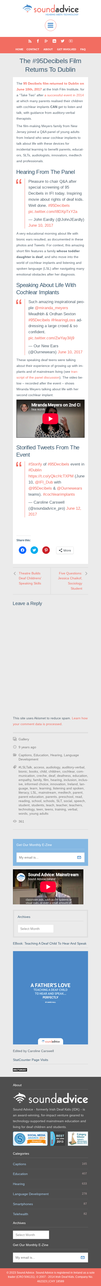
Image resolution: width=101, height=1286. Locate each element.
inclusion (70, 780)
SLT (59, 801)
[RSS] (30, 41)
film (46, 780)
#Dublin (35, 470)
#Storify (35, 464)
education (80, 775)
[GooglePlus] (46, 41)
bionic (23, 771)
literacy (24, 792)
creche (42, 775)
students (37, 805)
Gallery (24, 739)
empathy (25, 780)
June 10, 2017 (40, 225)
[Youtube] (71, 41)
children (54, 771)
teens (49, 809)
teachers (75, 805)
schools (48, 801)
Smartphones (23, 1204)
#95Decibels (59, 205)
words (23, 813)
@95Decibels (40, 488)
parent (77, 792)
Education (41, 755)
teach (50, 805)
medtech (64, 792)
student (24, 805)
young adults (38, 813)
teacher (61, 805)
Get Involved (66, 49)
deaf (52, 775)
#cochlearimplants (59, 494)
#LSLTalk (25, 767)
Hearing (56, 755)
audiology (53, 767)
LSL (34, 792)
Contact (33, 49)
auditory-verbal (73, 767)
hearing (56, 780)
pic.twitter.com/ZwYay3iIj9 (51, 338)
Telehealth (20, 1214)
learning (45, 788)
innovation (58, 784)
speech (79, 801)
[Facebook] (38, 41)
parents (51, 797)
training (60, 809)
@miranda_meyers (51, 308)
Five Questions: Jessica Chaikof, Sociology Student (70, 580)
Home (19, 49)
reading (24, 801)
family (37, 780)
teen (39, 809)
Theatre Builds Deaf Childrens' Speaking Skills (30, 578)
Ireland (72, 784)
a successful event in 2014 (64, 95)
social (68, 801)
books (33, 771)
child (43, 771)
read (78, 797)
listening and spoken (68, 788)
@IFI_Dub (44, 482)
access (39, 767)
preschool (66, 797)
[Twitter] (62, 41)
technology (27, 809)
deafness (64, 775)
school (36, 801)
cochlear (68, 771)
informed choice (36, 784)
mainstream (47, 792)
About (48, 49)
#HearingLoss (63, 320)
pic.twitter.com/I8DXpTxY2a (52, 211)
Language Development (31, 1194)
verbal (72, 809)
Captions (25, 755)
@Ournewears (69, 488)
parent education (31, 797)
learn (33, 788)
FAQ (83, 49)
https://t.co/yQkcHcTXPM (51, 476)
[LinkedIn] (54, 41)
